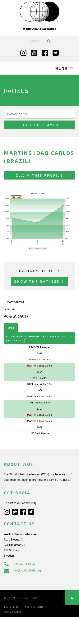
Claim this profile (39, 175)
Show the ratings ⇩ (39, 281)
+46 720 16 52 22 (24, 563)
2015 (11, 327)
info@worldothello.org (27, 570)
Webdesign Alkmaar (27, 597)
